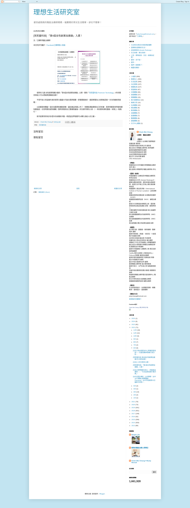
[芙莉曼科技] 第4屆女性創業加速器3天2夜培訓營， (144, 358)
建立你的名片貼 (144, 307)
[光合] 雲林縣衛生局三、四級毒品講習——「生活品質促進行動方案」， (144, 372)
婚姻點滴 (134, 87)
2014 (133, 422)
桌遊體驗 (134, 113)
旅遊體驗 (134, 95)
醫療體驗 (134, 118)
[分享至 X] (70, 122)
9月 (134, 339)
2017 (133, 413)
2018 (133, 411)
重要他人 (134, 79)
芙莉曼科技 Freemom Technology (101, 93)
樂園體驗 (134, 97)
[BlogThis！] (68, 122)
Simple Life (135, 435)
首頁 (77, 188)
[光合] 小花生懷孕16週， (141, 362)
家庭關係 (134, 89)
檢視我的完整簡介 (135, 299)
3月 (134, 392)
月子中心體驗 (135, 123)
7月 (134, 345)
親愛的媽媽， (135, 67)
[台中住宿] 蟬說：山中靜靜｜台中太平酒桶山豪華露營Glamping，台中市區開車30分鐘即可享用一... (144, 379)
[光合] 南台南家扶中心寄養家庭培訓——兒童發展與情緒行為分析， (144, 352)
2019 (133, 407)
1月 (134, 398)
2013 (133, 425)
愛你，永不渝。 (136, 60)
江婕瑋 (139, 36)
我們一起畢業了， (137, 65)
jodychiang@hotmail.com (145, 34)
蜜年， (133, 62)
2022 (133, 327)
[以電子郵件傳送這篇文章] (66, 122)
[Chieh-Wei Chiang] (130, 310)
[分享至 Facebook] (72, 122)
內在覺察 (134, 84)
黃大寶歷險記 (135, 100)
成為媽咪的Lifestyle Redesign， (142, 50)
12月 (135, 330)
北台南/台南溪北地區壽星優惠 (141, 45)
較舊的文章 (118, 188)
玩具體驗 (134, 105)
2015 (133, 419)
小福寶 (133, 76)
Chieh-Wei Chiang (146, 132)
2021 (133, 402)
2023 (133, 324)
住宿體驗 (134, 92)
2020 (133, 404)
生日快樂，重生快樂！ (138, 53)
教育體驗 (134, 110)
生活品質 (134, 81)
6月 (134, 348)
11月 (135, 333)
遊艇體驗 (134, 121)
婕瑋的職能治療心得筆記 (139, 448)
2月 (134, 395)
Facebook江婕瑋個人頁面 (56, 45)
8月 (134, 342)
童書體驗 (134, 115)
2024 (133, 321)
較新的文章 (38, 188)
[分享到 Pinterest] (74, 122)
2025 (133, 318)
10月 (135, 336)
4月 (134, 389)
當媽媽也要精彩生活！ (138, 47)
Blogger (102, 494)
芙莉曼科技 (42, 125)
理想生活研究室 (56, 12)
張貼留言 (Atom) (44, 192)
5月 (134, 386)
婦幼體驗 (134, 108)
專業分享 (134, 102)
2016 (133, 416)
